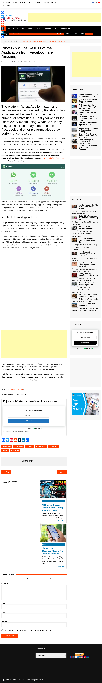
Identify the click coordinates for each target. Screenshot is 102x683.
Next (60, 472)
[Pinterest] (2, 20)
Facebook (7, 446)
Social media (41, 446)
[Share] (2, 36)
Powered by (29, 428)
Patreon (46, 2)
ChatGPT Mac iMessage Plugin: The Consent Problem (52, 551)
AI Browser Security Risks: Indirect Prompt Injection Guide (53, 507)
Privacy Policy (6, 5)
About (3, 2)
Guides (74, 34)
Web (5, 450)
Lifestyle (32, 34)
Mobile (30, 446)
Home (9, 29)
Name (3, 603)
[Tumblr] (2, 28)
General (16, 29)
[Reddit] (2, 24)
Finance (30, 29)
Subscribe (28, 420)
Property (48, 29)
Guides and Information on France (17, 2)
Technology (54, 446)
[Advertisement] (64, 17)
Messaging (19, 446)
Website (4, 621)
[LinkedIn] (2, 32)
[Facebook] (2, 12)
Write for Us (39, 2)
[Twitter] (2, 16)
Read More (61, 521)
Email (3, 612)
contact (31, 2)
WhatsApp (15, 450)
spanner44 (6, 62)
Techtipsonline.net (16, 390)
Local (23, 29)
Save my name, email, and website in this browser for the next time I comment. (29, 630)
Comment (5, 583)
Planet (85, 34)
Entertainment (65, 29)
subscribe (53, 2)
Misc (67, 34)
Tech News (39, 29)
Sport (54, 29)
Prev (7, 472)
